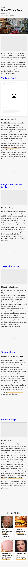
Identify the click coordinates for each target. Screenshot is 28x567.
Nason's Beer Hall (8, 313)
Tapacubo (22, 455)
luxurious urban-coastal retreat (11, 304)
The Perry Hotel (8, 78)
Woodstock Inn (8, 352)
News (3, 7)
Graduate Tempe (8, 419)
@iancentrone (5, 488)
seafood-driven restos (12, 147)
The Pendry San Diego (11, 266)
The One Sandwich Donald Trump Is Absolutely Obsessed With (7, 533)
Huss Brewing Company (15, 477)
